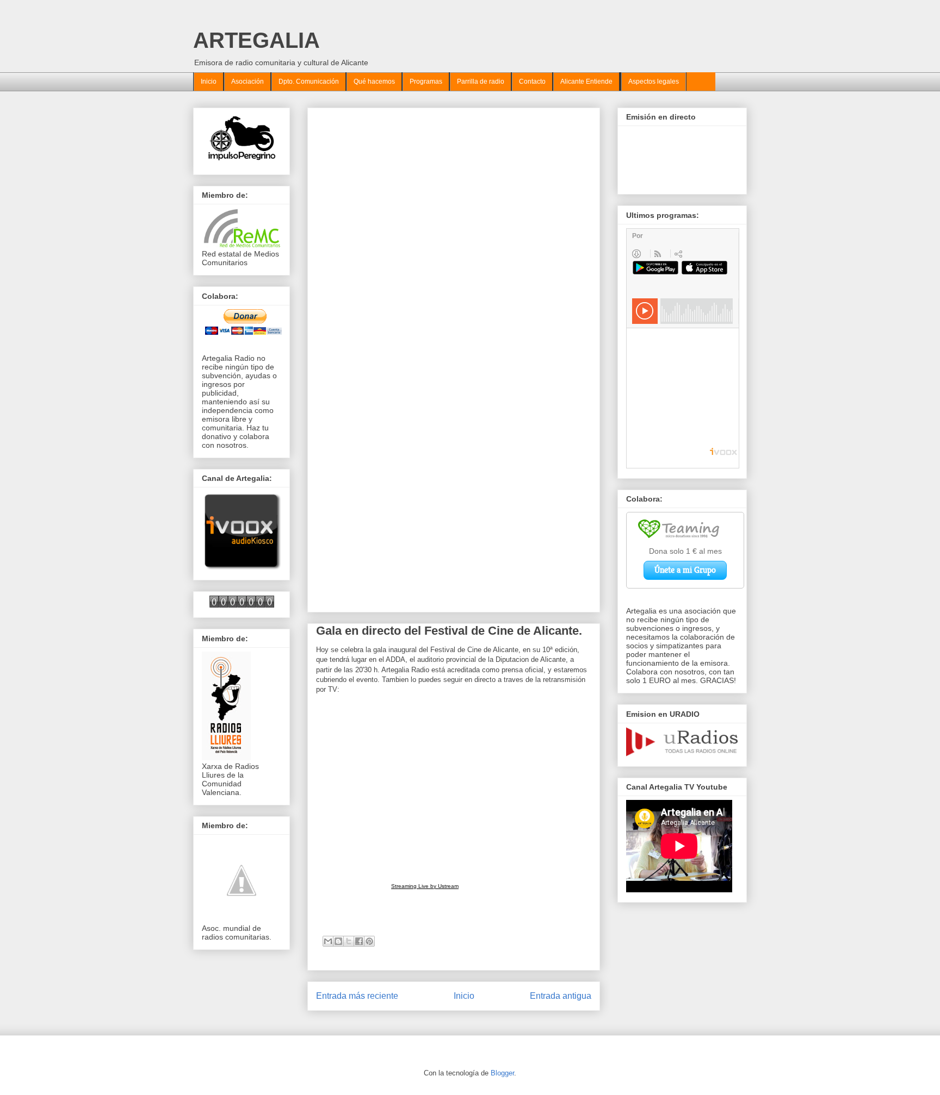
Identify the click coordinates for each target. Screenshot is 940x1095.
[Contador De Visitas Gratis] (241, 604)
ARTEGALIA (256, 40)
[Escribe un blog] (338, 941)
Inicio (209, 81)
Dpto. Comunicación (309, 81)
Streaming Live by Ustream (425, 886)
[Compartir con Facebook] (359, 941)
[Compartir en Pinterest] (369, 941)
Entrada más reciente (357, 995)
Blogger (502, 1073)
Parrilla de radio (480, 81)
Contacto (532, 81)
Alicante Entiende (586, 81)
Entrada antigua (560, 995)
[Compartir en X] (348, 941)
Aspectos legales (653, 81)
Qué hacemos (374, 81)
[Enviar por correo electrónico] (328, 941)
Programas (426, 81)
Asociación (247, 81)
